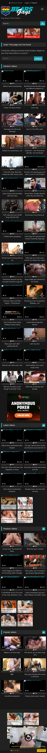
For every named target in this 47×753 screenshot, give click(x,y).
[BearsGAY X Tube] (19, 11)
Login (27, 3)
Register (34, 3)
